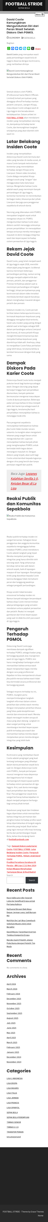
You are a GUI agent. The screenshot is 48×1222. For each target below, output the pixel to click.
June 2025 (11, 1027)
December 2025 (14, 998)
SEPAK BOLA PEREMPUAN (18, 1117)
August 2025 (12, 1018)
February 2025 (13, 1047)
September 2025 (14, 1013)
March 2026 (12, 988)
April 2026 (11, 984)
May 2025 (11, 1032)
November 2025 (14, 1003)
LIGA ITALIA (12, 1093)
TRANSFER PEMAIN (15, 1131)
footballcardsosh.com (19, 839)
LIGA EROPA (12, 1083)
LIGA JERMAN (13, 1097)
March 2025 (12, 1042)
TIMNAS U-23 (13, 1127)
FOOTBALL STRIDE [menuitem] (15, 117)
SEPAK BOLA (29, 37)
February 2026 (13, 993)
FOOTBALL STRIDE (24, 4)
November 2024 (14, 1061)
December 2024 (14, 1057)
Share (38, 48)
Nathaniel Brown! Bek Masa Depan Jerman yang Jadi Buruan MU (21, 912)
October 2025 (13, 1008)
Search (10, 875)
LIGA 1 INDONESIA (15, 1078)
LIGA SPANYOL (13, 1107)
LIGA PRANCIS (13, 1102)
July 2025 (11, 1023)
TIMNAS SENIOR (14, 1122)
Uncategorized (14, 1136)
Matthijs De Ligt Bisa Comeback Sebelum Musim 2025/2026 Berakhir (21, 923)
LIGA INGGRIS (13, 1088)
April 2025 (11, 1037)
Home (40, 1215)
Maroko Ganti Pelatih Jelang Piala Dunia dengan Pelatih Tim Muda (21, 943)
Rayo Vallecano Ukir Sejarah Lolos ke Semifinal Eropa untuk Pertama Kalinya (21, 901)
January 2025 (13, 1052)
